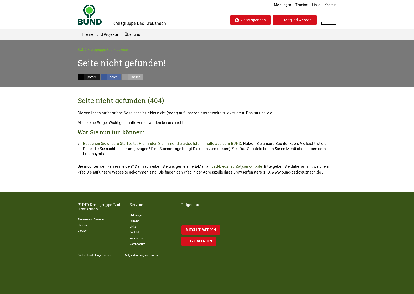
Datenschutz (137, 244)
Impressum (136, 238)
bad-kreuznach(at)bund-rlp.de (236, 166)
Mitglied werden (298, 20)
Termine (301, 5)
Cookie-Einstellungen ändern (95, 255)
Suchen (333, 19)
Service (82, 230)
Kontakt (330, 5)
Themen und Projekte (99, 34)
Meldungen (282, 5)
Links (316, 5)
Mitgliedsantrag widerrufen (141, 255)
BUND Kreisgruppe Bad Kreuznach (104, 50)
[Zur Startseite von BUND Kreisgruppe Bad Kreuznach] (90, 14)
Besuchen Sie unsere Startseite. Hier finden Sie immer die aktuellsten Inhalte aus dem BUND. (163, 143)
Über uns (132, 34)
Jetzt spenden (253, 20)
